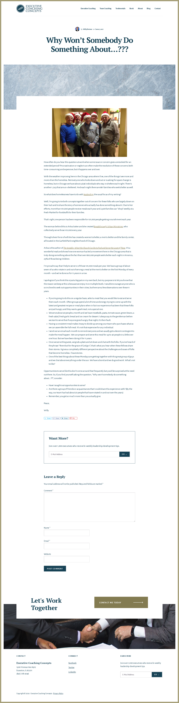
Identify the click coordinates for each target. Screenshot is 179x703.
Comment (48, 491)
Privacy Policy (58, 693)
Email (47, 541)
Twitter (71, 668)
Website (47, 554)
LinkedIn (72, 672)
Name (47, 528)
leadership (88, 194)
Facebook (72, 663)
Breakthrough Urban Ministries (108, 226)
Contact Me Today (110, 603)
